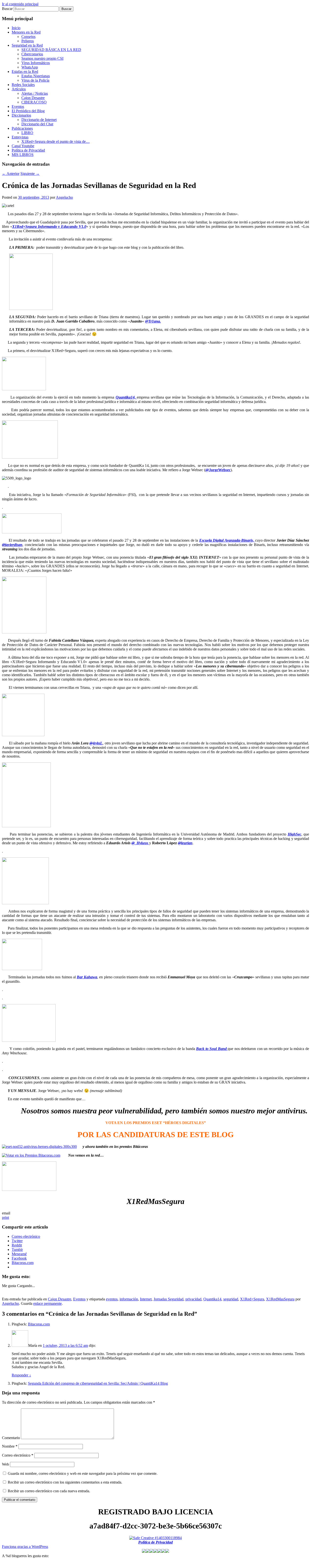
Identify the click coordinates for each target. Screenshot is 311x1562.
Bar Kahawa (87, 977)
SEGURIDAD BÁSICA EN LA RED (51, 50)
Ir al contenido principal (20, 4)
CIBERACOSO (34, 102)
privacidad (193, 1299)
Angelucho (64, 197)
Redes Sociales (23, 85)
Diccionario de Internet (39, 120)
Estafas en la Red (25, 71)
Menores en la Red (26, 32)
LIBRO (27, 133)
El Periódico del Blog (28, 111)
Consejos (28, 36)
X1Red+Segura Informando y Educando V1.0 (49, 226)
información (129, 1299)
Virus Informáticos (35, 63)
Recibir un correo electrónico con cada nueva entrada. (49, 1491)
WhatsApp (29, 67)
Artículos (19, 89)
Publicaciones (22, 128)
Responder (21, 1375)
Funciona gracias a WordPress (25, 1547)
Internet (146, 1299)
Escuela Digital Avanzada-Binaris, (227, 540)
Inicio (16, 28)
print (5, 1217)
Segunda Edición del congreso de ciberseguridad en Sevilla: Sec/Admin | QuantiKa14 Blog (98, 1383)
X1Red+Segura (252, 1299)
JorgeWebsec (218, 470)
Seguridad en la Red (27, 45)
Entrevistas (20, 137)
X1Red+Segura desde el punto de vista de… (55, 141)
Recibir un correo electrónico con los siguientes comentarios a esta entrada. (65, 1482)
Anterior (10, 173)
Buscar (7, 9)
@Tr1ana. (153, 321)
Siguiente (30, 173)
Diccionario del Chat (37, 124)
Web (5, 1464)
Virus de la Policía (35, 80)
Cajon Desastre (33, 98)
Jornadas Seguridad (168, 1299)
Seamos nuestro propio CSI (42, 58)
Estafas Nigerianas (35, 76)
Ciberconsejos (32, 54)
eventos (112, 1299)
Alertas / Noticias (34, 93)
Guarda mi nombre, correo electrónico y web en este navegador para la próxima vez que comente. (82, 1473)
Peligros (27, 41)
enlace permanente (47, 1303)
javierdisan (12, 545)
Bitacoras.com (39, 1324)
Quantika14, (126, 397)
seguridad (230, 1299)
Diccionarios (21, 115)
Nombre (9, 1446)
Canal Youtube (23, 146)
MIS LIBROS (23, 155)
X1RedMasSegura (280, 1299)
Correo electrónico (17, 1455)
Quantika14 (212, 1299)
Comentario (11, 1438)
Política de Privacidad (28, 150)
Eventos (18, 106)
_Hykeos (140, 843)
